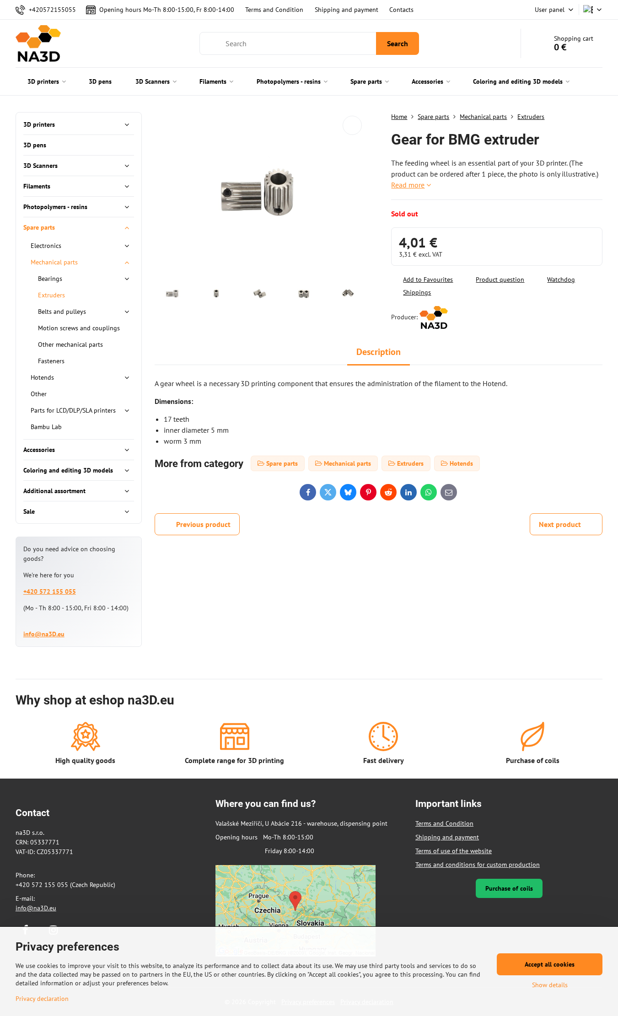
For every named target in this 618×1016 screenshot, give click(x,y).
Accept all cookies (550, 964)
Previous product (203, 524)
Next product (560, 524)
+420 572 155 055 (49, 591)
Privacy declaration (42, 998)
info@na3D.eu (43, 634)
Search (397, 43)
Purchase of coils (509, 888)
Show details (550, 985)
